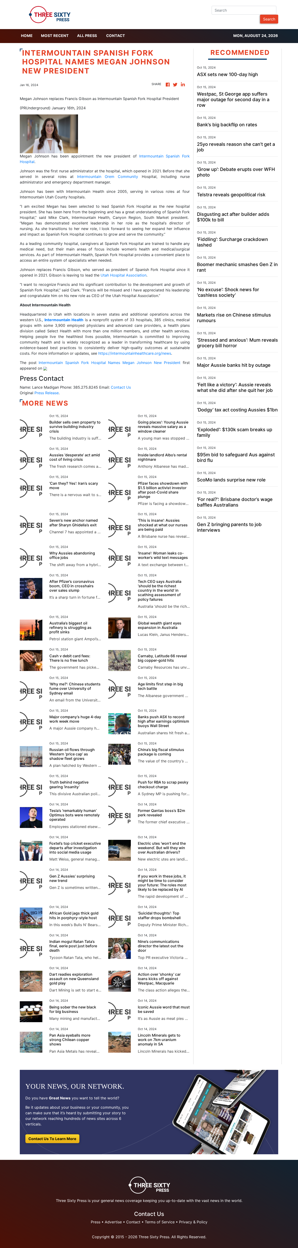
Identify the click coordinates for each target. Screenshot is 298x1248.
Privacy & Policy (193, 1222)
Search (269, 19)
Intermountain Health (63, 319)
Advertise (113, 1222)
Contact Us (121, 387)
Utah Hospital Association (123, 275)
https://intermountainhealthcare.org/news (134, 353)
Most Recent (55, 35)
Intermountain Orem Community (107, 176)
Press (95, 1222)
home (27, 35)
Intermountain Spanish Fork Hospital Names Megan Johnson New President (109, 362)
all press (87, 35)
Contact (115, 35)
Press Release (46, 392)
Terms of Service (160, 1222)
